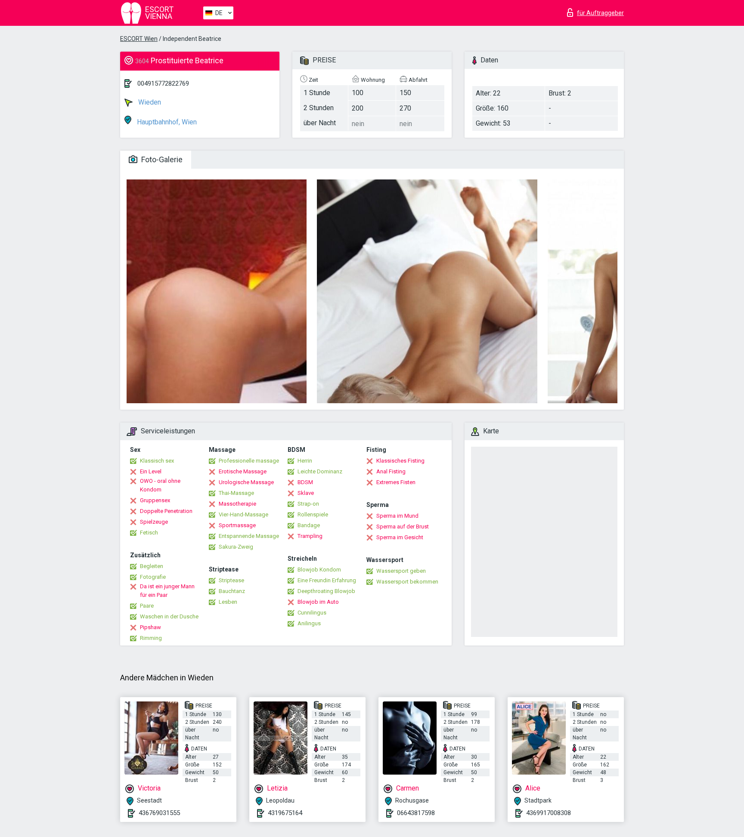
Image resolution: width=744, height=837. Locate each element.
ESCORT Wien (139, 38)
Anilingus (309, 623)
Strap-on (308, 503)
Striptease (231, 580)
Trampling (310, 536)
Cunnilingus (312, 612)
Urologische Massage (246, 482)
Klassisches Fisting (400, 460)
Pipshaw (150, 627)
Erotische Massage (243, 471)
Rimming (151, 638)
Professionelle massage (249, 460)
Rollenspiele (313, 514)
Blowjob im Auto (318, 602)
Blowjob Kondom (319, 569)
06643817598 (416, 813)
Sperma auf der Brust (402, 526)
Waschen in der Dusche (169, 616)
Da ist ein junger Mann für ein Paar (167, 590)
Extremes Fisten (395, 482)
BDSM (305, 482)
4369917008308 (548, 813)
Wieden (148, 102)
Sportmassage (237, 525)
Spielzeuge (154, 522)
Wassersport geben (401, 571)
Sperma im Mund (397, 516)
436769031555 (159, 813)
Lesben (228, 602)
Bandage (309, 525)
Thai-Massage (236, 493)
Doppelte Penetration (166, 511)
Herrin (305, 460)
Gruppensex (155, 500)
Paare (147, 605)
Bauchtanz (232, 591)
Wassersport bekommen (407, 581)
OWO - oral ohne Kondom (160, 485)
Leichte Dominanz (320, 471)
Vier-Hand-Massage (243, 514)
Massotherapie (237, 503)
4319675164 (285, 813)
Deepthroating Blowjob (326, 591)
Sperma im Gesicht (399, 537)
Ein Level (150, 471)
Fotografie (153, 577)
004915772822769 (163, 83)
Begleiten (151, 566)
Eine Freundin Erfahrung (327, 580)
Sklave (306, 493)
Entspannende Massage (249, 536)
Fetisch (149, 532)
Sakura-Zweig (236, 547)
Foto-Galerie (161, 159)
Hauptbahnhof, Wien (166, 122)
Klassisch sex (157, 460)
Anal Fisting (391, 471)
